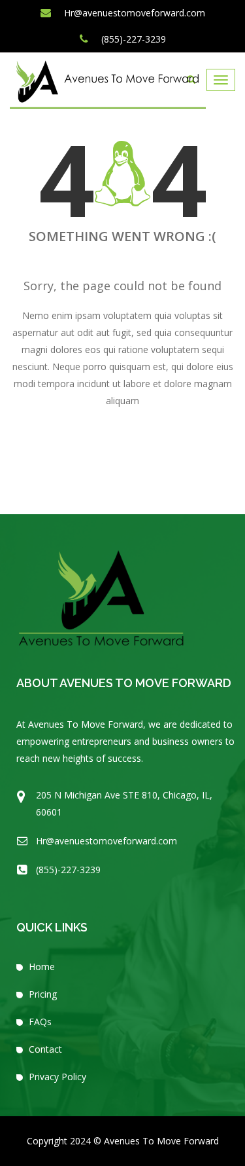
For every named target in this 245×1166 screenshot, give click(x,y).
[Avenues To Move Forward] (108, 84)
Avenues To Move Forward (161, 1141)
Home (42, 966)
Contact (45, 1049)
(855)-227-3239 (132, 39)
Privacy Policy (57, 1076)
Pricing (43, 994)
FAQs (40, 1021)
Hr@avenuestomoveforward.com (133, 13)
